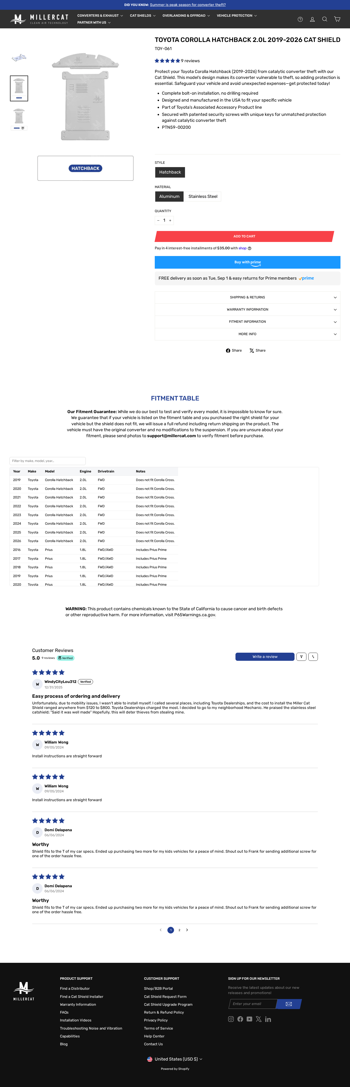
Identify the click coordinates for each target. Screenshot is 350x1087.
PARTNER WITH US (92, 23)
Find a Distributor (75, 988)
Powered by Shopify (175, 1069)
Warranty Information (247, 310)
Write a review (265, 656)
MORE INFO (247, 334)
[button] (168, 60)
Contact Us (153, 1044)
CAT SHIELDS (141, 16)
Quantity (163, 211)
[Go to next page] (188, 930)
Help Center (154, 1036)
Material (163, 187)
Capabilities (70, 1036)
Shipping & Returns (247, 297)
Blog (64, 1044)
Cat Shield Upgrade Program (168, 1004)
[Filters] (301, 657)
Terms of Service (158, 1028)
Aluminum (169, 196)
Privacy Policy (156, 1020)
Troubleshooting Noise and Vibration (91, 1028)
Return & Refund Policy (164, 1012)
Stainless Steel (203, 196)
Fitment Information (247, 322)
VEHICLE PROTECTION (235, 16)
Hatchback (170, 172)
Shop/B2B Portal (158, 988)
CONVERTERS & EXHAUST (98, 16)
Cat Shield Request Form (165, 997)
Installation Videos (75, 1020)
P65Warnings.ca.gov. (195, 614)
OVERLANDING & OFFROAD (184, 16)
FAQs (64, 1012)
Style (160, 163)
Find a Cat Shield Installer (81, 997)
